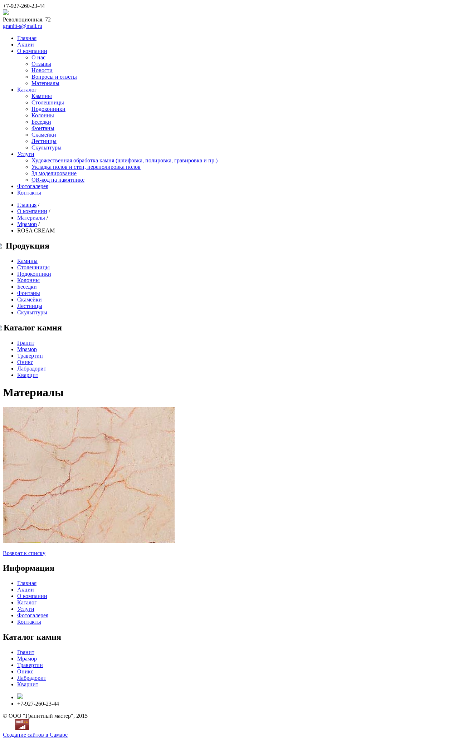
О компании (32, 51)
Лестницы (44, 141)
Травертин (30, 356)
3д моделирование (54, 173)
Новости (42, 70)
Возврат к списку (24, 553)
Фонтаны (42, 128)
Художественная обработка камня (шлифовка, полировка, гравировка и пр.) (124, 160)
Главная (26, 38)
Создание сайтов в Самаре (35, 735)
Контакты (29, 193)
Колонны (42, 115)
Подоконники (48, 109)
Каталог (27, 90)
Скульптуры (46, 147)
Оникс (25, 362)
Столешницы (47, 102)
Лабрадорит (31, 368)
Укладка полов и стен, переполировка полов (86, 167)
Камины (41, 96)
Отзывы (41, 64)
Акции (25, 44)
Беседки (41, 122)
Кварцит (27, 375)
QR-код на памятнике (57, 180)
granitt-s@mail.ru (22, 26)
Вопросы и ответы (54, 77)
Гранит (25, 343)
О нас (38, 57)
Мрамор (27, 224)
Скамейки (43, 135)
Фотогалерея (32, 186)
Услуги (25, 154)
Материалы (45, 83)
